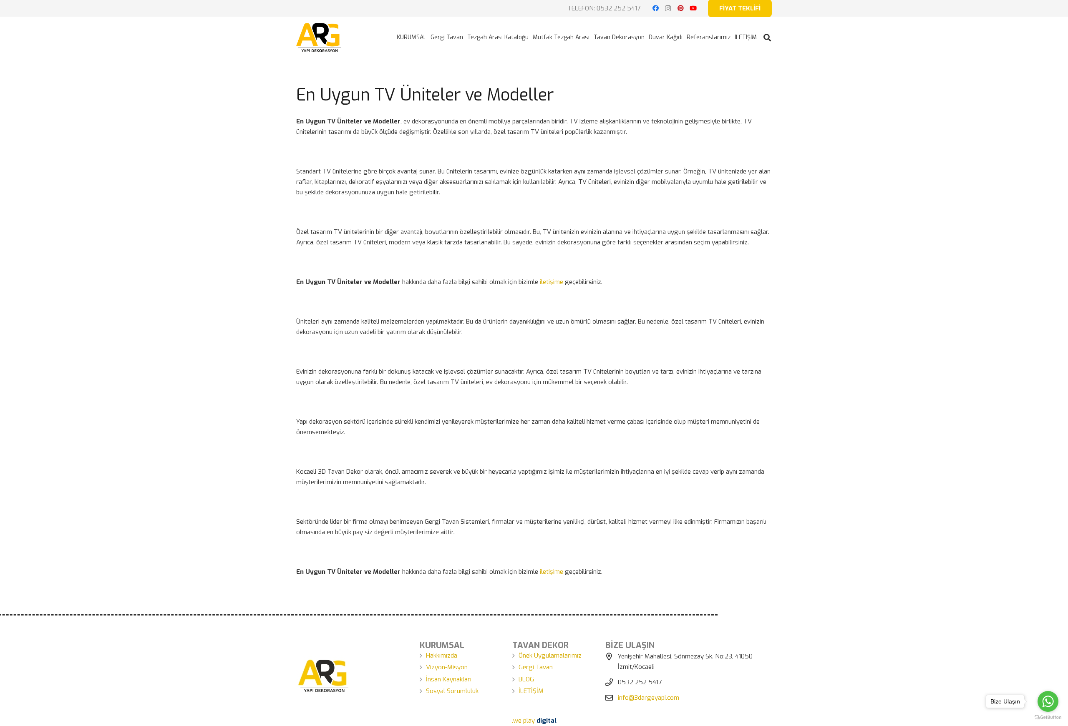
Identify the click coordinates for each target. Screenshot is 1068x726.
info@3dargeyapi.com (648, 697)
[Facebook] (655, 8)
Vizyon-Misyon (447, 667)
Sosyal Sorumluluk (452, 691)
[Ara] (767, 37)
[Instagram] (668, 8)
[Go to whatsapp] (1048, 701)
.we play (534, 720)
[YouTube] (693, 8)
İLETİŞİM (531, 691)
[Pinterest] (680, 8)
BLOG (526, 679)
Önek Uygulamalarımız (550, 655)
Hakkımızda (441, 655)
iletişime (551, 282)
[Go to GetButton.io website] (1048, 717)
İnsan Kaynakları (448, 679)
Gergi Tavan (536, 667)
